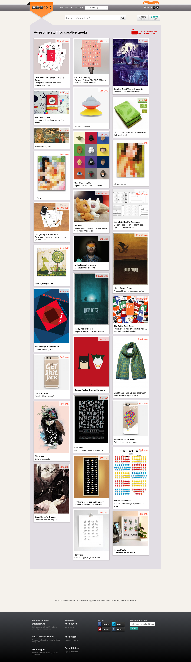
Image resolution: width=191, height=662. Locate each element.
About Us (133, 601)
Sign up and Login (71, 652)
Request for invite (71, 640)
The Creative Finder (43, 636)
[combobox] (96, 8)
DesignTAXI (38, 623)
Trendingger (38, 649)
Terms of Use (125, 601)
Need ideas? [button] (65, 7)
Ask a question (70, 627)
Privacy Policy (115, 601)
